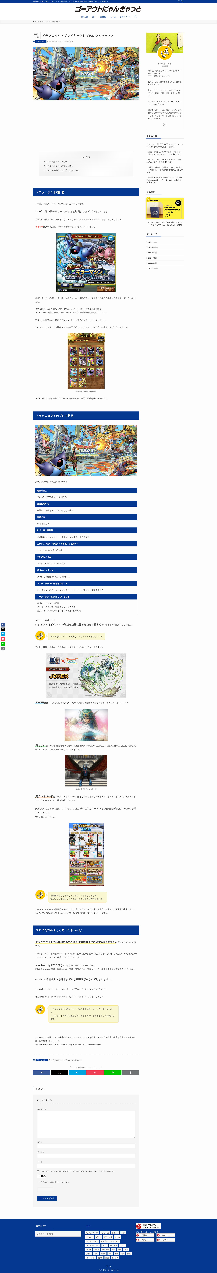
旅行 (126, 1249)
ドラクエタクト (41, 41)
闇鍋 (107, 1258)
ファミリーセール (92, 1245)
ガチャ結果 (108, 1237)
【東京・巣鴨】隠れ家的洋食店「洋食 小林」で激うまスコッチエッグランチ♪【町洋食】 (164, 153)
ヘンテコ (113, 1245)
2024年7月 (152, 258)
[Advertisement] (86, 125)
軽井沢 (100, 1258)
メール (40, 1152)
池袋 (116, 1253)
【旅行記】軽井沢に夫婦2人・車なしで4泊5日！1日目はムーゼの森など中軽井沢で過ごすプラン (165, 169)
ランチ (88, 1249)
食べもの (115, 1258)
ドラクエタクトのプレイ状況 (60, 166)
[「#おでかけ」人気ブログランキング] (165, 1236)
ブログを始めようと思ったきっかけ (63, 170)
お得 (123, 1233)
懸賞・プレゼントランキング (147, 1231)
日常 (96, 1253)
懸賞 (119, 1249)
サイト (39, 1161)
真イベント (90, 1258)
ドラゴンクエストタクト (72, 1060)
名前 (39, 1142)
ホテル (122, 1245)
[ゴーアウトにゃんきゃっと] (108, 9)
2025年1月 (152, 242)
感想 (113, 1249)
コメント (41, 1109)
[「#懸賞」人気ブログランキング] (145, 1236)
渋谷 (122, 1253)
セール (117, 1237)
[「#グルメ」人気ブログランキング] (165, 1240)
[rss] (182, 1)
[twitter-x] (179, 1)
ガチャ (98, 1237)
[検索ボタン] (135, 17)
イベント (89, 1237)
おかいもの (105, 1233)
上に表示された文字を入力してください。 (54, 1182)
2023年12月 (153, 268)
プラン (104, 1245)
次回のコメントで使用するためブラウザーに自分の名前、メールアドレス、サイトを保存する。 (77, 1171)
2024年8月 (152, 252)
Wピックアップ (92, 1233)
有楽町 (103, 1253)
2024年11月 (153, 247)
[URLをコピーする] (130, 1072)
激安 (129, 1253)
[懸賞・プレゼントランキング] (148, 1228)
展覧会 (96, 1249)
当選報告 (105, 1249)
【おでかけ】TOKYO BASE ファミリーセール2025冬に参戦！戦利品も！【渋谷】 (165, 145)
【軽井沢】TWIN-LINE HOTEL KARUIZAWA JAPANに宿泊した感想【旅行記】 (164, 160)
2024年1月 (152, 263)
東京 (110, 1253)
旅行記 (88, 1253)
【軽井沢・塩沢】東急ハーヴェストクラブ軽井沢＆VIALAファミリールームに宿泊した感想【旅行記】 (164, 179)
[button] (41, 1072)
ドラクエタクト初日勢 (57, 161)
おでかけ (115, 1233)
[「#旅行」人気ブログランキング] (145, 1240)
